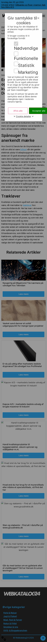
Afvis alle (17, 110)
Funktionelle (26, 58)
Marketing (28, 72)
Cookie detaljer (23, 116)
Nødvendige (26, 48)
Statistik (26, 65)
